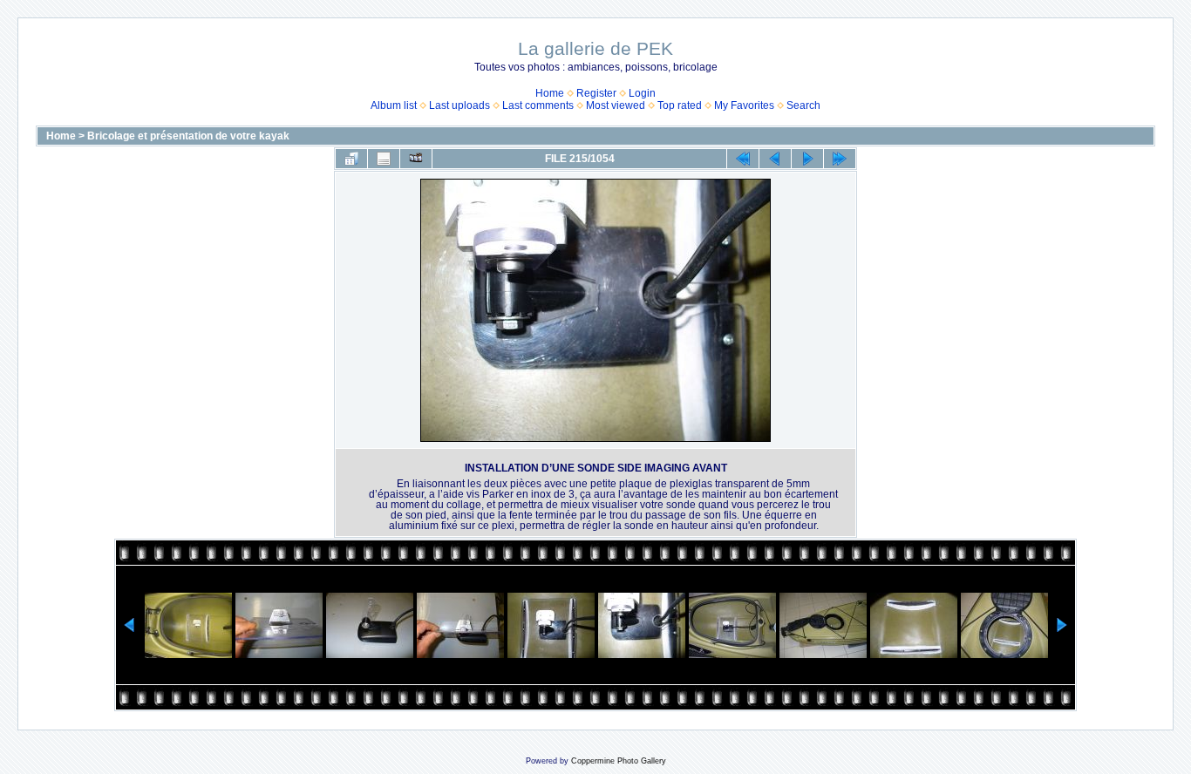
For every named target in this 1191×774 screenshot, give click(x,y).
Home (549, 93)
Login (642, 93)
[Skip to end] (839, 158)
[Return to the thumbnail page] (351, 158)
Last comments (538, 105)
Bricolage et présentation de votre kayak (188, 136)
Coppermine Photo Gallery (618, 761)
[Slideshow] (416, 158)
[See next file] (807, 158)
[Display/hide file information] (383, 158)
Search (803, 105)
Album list (394, 105)
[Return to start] (743, 158)
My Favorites (744, 105)
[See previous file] (775, 158)
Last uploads (459, 105)
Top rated (679, 105)
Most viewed (615, 105)
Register (596, 93)
